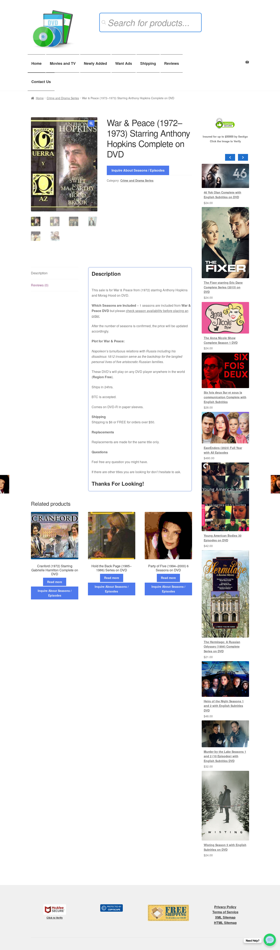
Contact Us (41, 81)
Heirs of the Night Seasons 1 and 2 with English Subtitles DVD (224, 705)
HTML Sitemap (225, 922)
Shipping (148, 63)
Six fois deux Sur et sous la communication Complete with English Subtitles (225, 397)
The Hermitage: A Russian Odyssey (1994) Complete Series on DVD (222, 646)
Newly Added (95, 63)
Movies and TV (63, 63)
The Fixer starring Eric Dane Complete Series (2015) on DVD (223, 287)
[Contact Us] (270, 940)
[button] (91, 123)
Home (36, 63)
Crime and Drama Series (63, 98)
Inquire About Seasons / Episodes (138, 170)
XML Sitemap (225, 917)
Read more (54, 582)
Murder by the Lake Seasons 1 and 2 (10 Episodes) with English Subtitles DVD (225, 756)
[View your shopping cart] (225, 59)
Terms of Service (225, 912)
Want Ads (123, 63)
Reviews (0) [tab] (39, 285)
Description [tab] (39, 273)
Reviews (171, 63)
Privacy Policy (225, 906)
